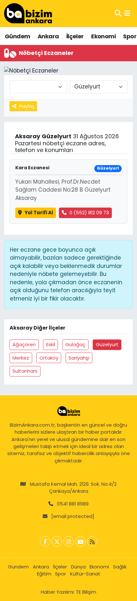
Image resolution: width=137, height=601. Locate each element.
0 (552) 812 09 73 (89, 212)
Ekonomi (103, 36)
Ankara (48, 36)
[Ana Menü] (127, 13)
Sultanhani (24, 371)
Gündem (17, 36)
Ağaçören (24, 344)
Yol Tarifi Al (39, 212)
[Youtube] (80, 541)
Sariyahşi (78, 357)
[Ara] (118, 13)
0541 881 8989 (73, 503)
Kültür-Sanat (85, 573)
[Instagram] (68, 541)
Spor (129, 36)
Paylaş (26, 106)
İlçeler (75, 36)
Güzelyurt (107, 344)
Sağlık (119, 566)
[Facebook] (45, 541)
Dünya (78, 566)
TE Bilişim (86, 592)
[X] (57, 541)
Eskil (50, 344)
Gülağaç (75, 344)
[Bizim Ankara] (28, 13)
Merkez (20, 357)
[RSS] (92, 541)
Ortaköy (49, 357)
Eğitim (44, 573)
